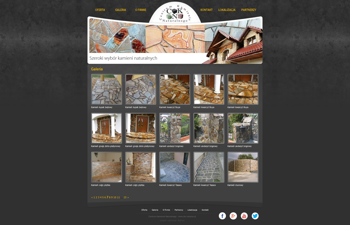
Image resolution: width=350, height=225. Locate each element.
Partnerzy (179, 210)
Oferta (144, 210)
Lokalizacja (192, 210)
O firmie (166, 210)
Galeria (155, 210)
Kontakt (205, 210)
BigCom (181, 220)
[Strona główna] (175, 12)
